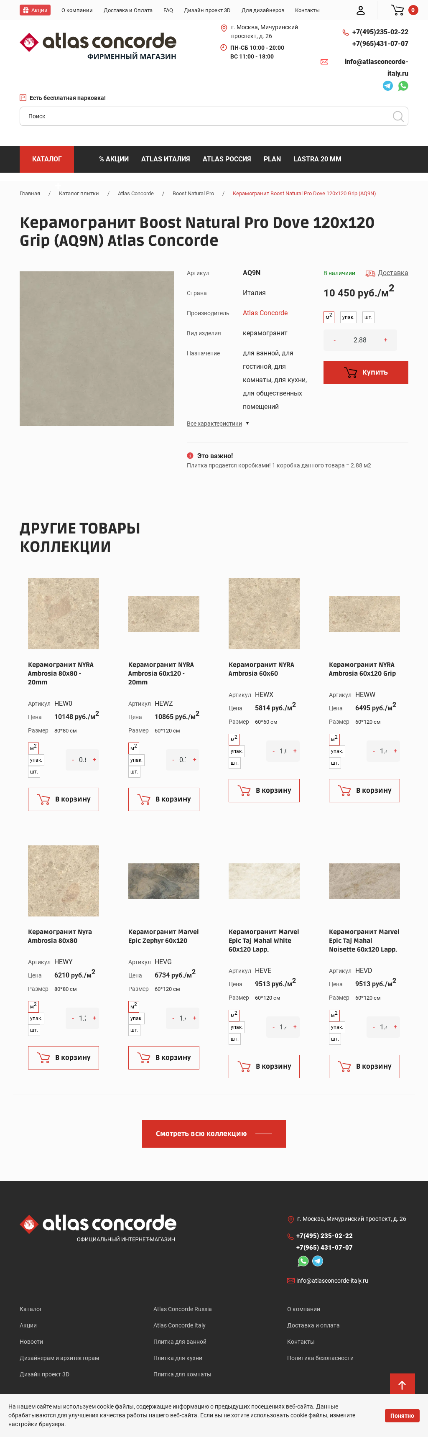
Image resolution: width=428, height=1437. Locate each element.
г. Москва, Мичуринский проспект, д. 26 (264, 31)
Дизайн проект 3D (44, 1374)
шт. (368, 317)
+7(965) (380, 44)
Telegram (385, 87)
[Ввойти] (361, 10)
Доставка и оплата (313, 1325)
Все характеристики (214, 423)
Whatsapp (400, 87)
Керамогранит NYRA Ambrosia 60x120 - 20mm (161, 673)
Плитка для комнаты (182, 1374)
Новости (31, 1341)
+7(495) (380, 32)
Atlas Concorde (265, 313)
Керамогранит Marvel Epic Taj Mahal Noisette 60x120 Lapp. (364, 940)
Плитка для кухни (177, 1358)
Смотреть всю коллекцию (201, 1134)
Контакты (301, 1341)
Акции (28, 1325)
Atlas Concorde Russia (182, 1309)
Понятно (402, 1415)
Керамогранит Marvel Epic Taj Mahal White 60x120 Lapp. (264, 940)
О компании (303, 1309)
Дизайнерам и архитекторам (59, 1358)
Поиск (398, 116)
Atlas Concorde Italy (179, 1325)
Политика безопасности (320, 1358)
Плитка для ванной (179, 1341)
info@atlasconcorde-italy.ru (376, 67)
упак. (348, 317)
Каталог (31, 1309)
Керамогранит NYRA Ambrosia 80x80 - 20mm (61, 673)
